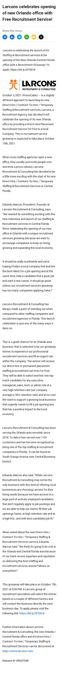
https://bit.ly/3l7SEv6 (31, 613)
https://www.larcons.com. (18, 651)
